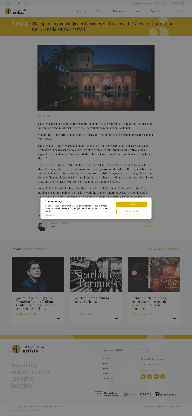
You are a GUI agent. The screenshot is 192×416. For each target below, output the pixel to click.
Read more (49, 214)
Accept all (131, 204)
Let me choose (131, 211)
